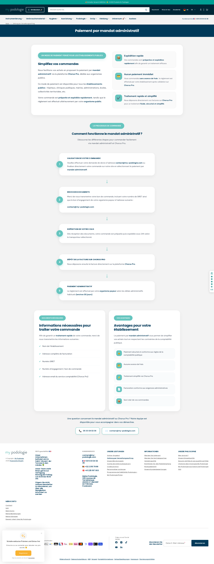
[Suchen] (147, 9)
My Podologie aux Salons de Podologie (193, 467)
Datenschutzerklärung (79, 559)
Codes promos (113, 467)
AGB (89, 559)
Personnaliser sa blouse (116, 469)
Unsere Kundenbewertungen (155, 469)
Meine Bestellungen (13, 514)
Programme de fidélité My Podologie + (122, 472)
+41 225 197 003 (92, 470)
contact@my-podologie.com (89, 456)
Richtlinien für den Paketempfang (157, 464)
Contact (9, 505)
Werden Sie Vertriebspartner (155, 458)
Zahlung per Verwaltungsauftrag (120, 458)
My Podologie (19, 458)
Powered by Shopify (16, 461)
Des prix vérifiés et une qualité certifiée (193, 461)
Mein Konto (10, 511)
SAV (7, 508)
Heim (7, 23)
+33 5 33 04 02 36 (90, 462)
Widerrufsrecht (65, 559)
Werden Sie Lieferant (152, 456)
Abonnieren (200, 543)
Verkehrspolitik (150, 461)
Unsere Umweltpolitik (186, 458)
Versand (94, 559)
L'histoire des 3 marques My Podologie (193, 464)
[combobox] (99, 9)
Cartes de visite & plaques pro (119, 464)
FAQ (179, 469)
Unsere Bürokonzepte (115, 461)
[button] (207, 9)
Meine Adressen (12, 516)
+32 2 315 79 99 (91, 466)
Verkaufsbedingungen (122, 559)
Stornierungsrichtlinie (147, 559)
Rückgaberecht (150, 467)
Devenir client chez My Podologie (18, 519)
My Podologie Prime (114, 475)
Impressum (135, 559)
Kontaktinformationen (105, 559)
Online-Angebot (113, 456)
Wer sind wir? (183, 456)
